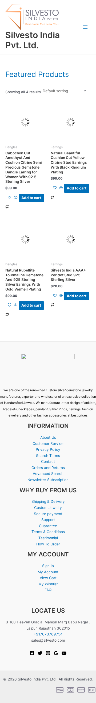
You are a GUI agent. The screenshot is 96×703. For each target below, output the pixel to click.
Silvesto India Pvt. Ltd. (32, 40)
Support (48, 520)
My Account (48, 572)
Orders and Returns (48, 468)
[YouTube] (64, 653)
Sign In (48, 566)
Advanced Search (48, 473)
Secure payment (48, 514)
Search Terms (48, 455)
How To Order (48, 544)
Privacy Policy (48, 449)
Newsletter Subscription (48, 480)
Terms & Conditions (48, 532)
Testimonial (48, 538)
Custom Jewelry (48, 507)
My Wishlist (48, 584)
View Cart (48, 578)
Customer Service (48, 443)
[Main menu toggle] (85, 27)
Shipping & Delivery (48, 501)
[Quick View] (16, 198)
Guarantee (48, 526)
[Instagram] (48, 653)
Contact (48, 461)
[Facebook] (32, 653)
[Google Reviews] (56, 653)
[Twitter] (40, 653)
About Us (48, 437)
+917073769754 (48, 634)
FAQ (48, 590)
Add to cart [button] (31, 198)
